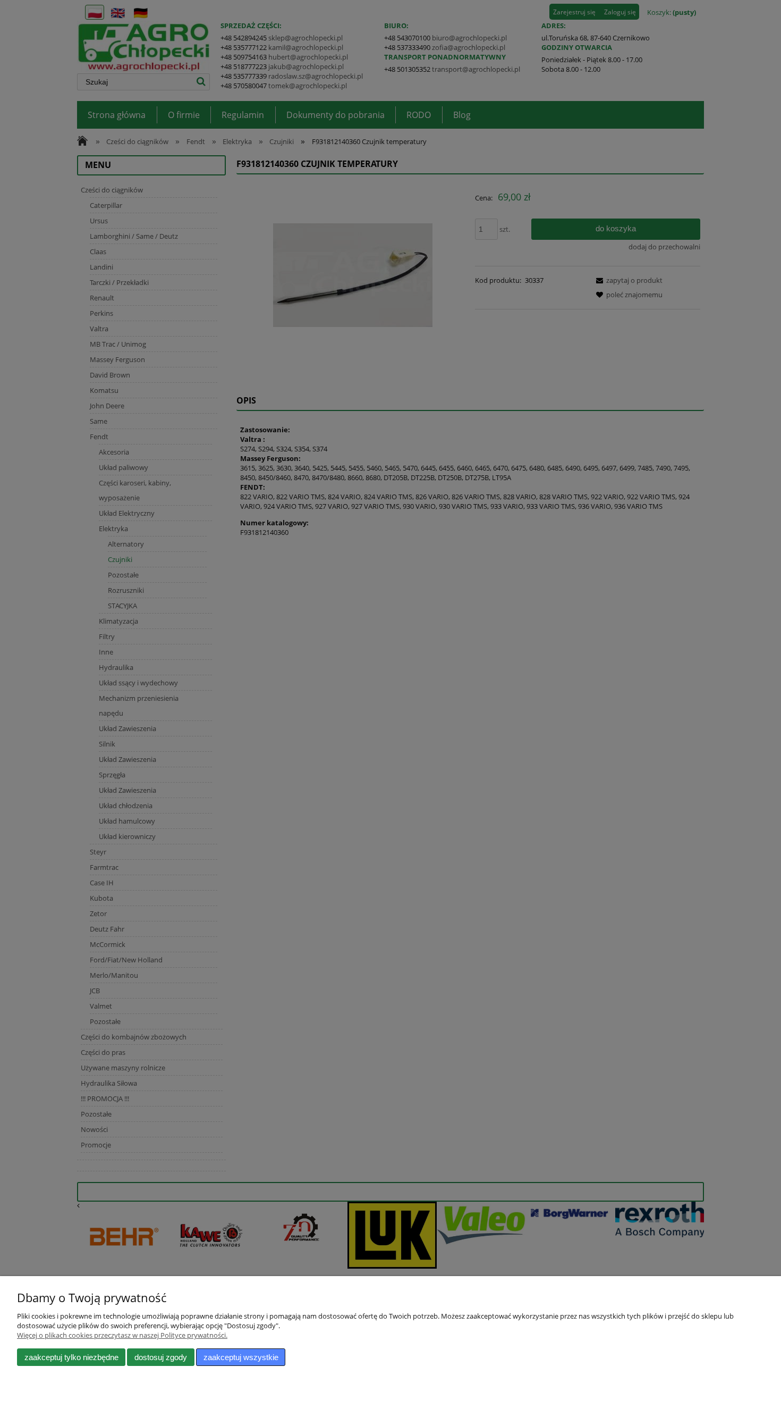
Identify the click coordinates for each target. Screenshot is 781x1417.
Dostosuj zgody (160, 1357)
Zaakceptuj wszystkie (240, 1357)
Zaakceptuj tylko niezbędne (71, 1357)
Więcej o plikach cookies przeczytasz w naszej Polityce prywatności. (122, 1335)
